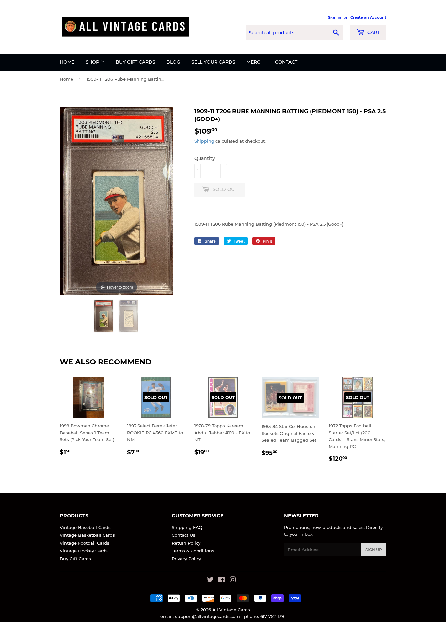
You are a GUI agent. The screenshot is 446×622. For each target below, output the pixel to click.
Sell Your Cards (213, 62)
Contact (286, 62)
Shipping (204, 141)
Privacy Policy (186, 558)
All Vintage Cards (231, 609)
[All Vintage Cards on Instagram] (233, 580)
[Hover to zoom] (116, 200)
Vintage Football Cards (84, 543)
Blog (173, 62)
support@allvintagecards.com (207, 616)
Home (67, 62)
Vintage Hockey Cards (84, 550)
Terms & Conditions (193, 550)
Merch (255, 62)
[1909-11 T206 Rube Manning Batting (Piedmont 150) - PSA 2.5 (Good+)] (104, 316)
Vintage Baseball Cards (85, 527)
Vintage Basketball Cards (87, 535)
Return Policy (186, 543)
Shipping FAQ (187, 527)
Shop (93, 62)
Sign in (334, 17)
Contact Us (183, 535)
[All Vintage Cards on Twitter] (210, 580)
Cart (373, 32)
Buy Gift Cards (135, 62)
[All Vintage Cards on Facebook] (221, 580)
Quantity (204, 158)
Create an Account (368, 17)
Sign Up (373, 549)
